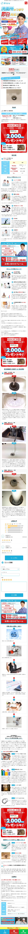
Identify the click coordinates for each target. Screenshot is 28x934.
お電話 (4, 932)
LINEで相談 (23, 932)
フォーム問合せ (14, 932)
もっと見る (14, 558)
